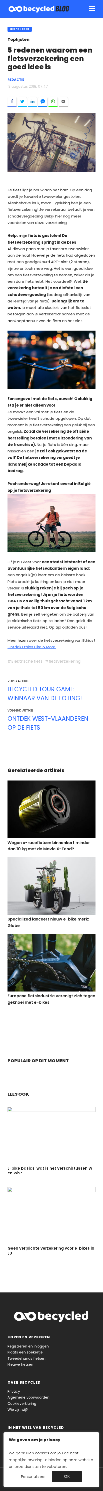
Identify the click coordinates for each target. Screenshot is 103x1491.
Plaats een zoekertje (25, 1352)
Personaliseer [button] (33, 1476)
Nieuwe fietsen (20, 1364)
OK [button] (67, 1476)
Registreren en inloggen (28, 1346)
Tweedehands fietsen (27, 1358)
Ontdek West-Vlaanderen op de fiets (48, 723)
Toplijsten (19, 39)
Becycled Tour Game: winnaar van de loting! (45, 693)
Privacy (14, 1391)
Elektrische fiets (26, 661)
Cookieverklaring (22, 1403)
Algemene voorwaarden (29, 1397)
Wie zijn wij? (18, 1409)
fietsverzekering (64, 661)
